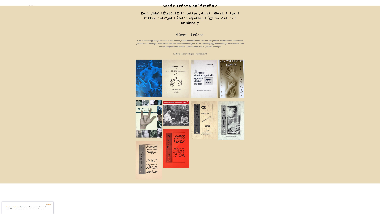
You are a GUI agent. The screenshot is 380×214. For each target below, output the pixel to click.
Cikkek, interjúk (158, 18)
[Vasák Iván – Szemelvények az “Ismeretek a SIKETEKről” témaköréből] (149, 61)
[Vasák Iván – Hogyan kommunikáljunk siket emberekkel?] (176, 102)
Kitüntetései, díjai (193, 13)
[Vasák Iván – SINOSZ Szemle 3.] (176, 130)
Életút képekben (190, 18)
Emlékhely (190, 23)
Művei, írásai (225, 13)
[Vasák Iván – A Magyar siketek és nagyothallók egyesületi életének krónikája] (204, 61)
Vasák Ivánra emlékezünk (190, 6)
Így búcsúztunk (220, 18)
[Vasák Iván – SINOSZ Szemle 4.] (149, 142)
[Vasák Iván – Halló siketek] (176, 61)
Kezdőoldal (150, 13)
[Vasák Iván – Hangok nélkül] (149, 101)
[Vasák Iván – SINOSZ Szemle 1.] (204, 102)
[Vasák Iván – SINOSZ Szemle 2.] (231, 103)
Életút (168, 13)
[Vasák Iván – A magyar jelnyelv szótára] (231, 61)
